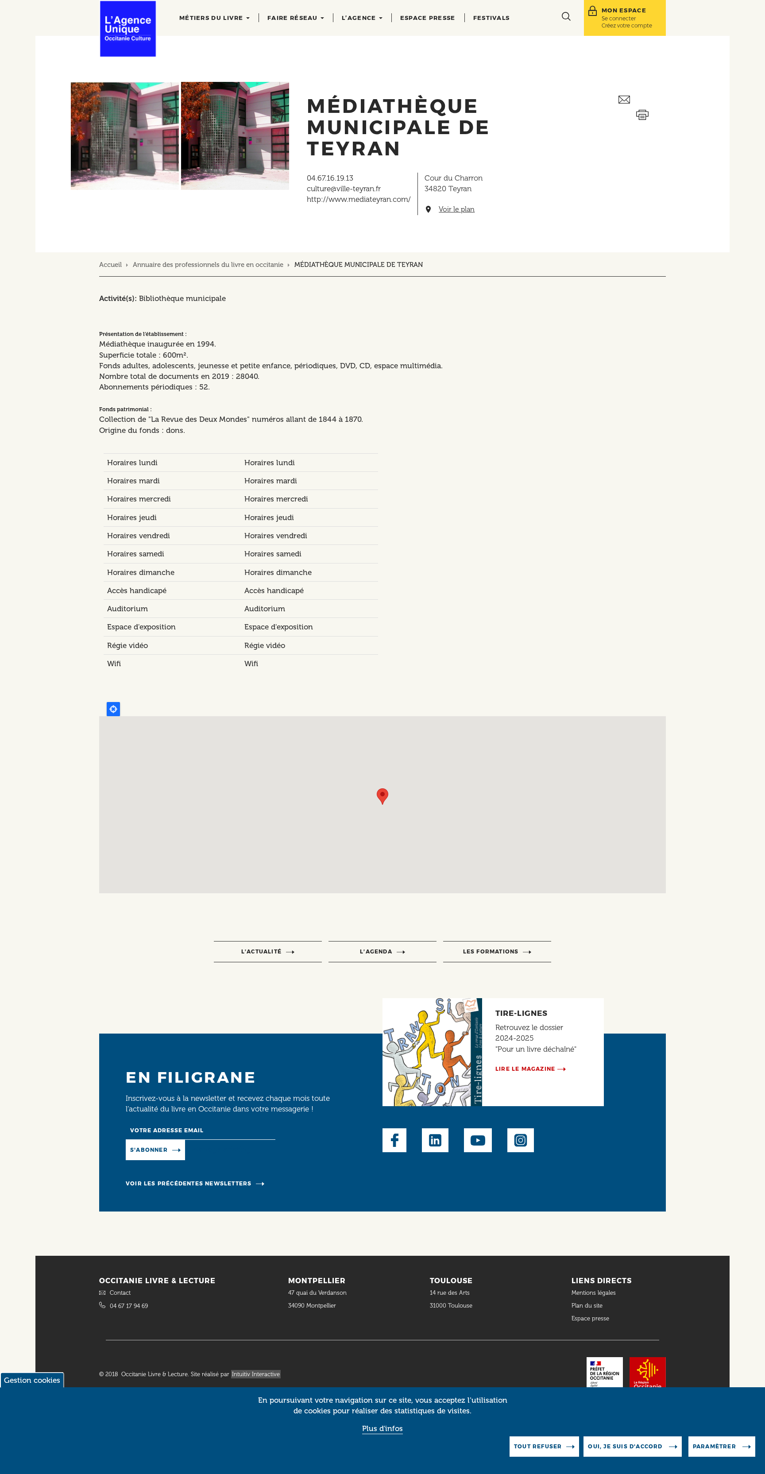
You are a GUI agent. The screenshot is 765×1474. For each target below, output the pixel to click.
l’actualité (261, 951)
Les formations (491, 951)
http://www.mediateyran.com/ (359, 199)
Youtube (478, 1140)
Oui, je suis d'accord (626, 1446)
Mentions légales (595, 1292)
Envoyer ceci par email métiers (642, 99)
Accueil (110, 265)
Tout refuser (538, 1446)
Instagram (520, 1140)
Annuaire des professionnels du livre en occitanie (208, 265)
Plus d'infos (382, 1428)
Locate (113, 709)
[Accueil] (128, 29)
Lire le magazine (525, 1068)
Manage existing (221, 1149)
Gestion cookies (32, 1380)
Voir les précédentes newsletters (188, 1183)
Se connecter (619, 18)
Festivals (491, 17)
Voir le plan (457, 209)
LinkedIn (435, 1140)
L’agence (360, 17)
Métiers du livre (212, 17)
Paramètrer (715, 1446)
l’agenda (376, 951)
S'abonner (149, 1149)
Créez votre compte (627, 25)
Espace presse (428, 17)
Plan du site (587, 1305)
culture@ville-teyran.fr (344, 188)
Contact (120, 1292)
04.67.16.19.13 (330, 178)
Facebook (394, 1140)
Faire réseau (293, 17)
